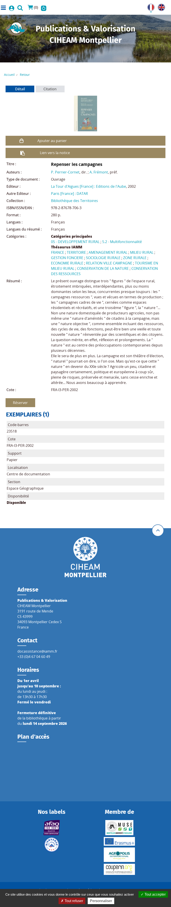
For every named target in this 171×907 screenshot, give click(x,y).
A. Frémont (99, 172)
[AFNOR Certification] (52, 827)
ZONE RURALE (135, 257)
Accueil (9, 74)
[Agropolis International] (119, 854)
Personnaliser (101, 901)
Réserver (20, 402)
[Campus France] (52, 844)
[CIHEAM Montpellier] (85, 557)
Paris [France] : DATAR (69, 193)
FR (149, 6)
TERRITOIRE (76, 252)
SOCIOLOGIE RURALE (103, 257)
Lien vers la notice (55, 152)
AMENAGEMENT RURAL (108, 252)
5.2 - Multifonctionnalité (122, 241)
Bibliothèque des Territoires (74, 200)
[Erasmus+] (119, 841)
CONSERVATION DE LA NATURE (103, 268)
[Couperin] (119, 869)
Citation (50, 89)
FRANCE (57, 252)
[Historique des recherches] (43, 7)
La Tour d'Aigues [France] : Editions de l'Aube (88, 186)
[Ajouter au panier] (21, 140)
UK (160, 6)
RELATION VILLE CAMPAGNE (109, 263)
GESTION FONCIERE (67, 257)
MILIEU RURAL (141, 252)
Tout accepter (155, 894)
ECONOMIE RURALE (67, 263)
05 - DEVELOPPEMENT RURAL (75, 241)
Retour (25, 74)
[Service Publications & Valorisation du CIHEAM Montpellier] (16, 27)
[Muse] (119, 827)
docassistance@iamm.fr (37, 651)
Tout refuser (73, 901)
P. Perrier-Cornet (65, 172)
